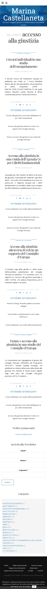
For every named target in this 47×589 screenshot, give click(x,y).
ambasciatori (9, 514)
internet (22, 290)
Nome (23, 460)
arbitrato (7, 522)
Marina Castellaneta (23, 14)
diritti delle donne (23, 335)
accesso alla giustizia (16, 102)
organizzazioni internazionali (13, 571)
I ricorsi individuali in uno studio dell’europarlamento (23, 63)
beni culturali (9, 530)
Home (6, 565)
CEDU (5, 548)
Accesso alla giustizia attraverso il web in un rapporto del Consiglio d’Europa (23, 251)
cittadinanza (9, 551)
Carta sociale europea (13, 545)
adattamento (9, 506)
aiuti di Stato (9, 511)
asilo (5, 527)
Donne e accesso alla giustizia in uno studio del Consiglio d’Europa (23, 344)
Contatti (30, 571)
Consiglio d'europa (23, 240)
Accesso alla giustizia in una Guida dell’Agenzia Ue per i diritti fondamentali (23, 159)
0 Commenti (27, 102)
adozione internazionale (14, 509)
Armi (5, 524)
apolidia (6, 519)
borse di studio (10, 535)
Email (23, 451)
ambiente (7, 516)
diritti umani (23, 149)
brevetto (7, 538)
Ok (34, 586)
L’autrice (40, 571)
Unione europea (23, 53)
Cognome (23, 470)
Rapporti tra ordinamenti (17, 568)
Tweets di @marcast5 (23, 434)
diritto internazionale (20, 565)
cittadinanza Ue (10, 553)
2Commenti (27, 195)
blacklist (7, 532)
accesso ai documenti (12, 503)
